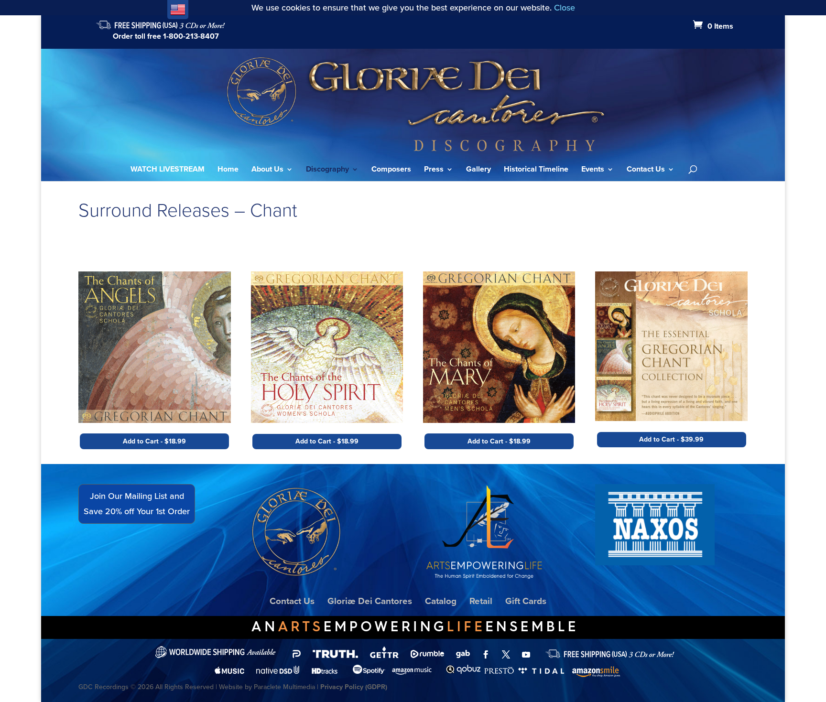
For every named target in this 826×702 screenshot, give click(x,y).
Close (564, 7)
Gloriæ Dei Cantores (369, 601)
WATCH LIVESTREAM (167, 170)
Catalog (440, 601)
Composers (391, 170)
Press (434, 170)
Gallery (478, 170)
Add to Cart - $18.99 (154, 441)
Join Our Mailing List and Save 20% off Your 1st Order (137, 504)
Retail (480, 601)
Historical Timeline (536, 170)
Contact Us (646, 170)
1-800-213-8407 (191, 36)
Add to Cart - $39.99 (671, 439)
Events (592, 170)
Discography (327, 170)
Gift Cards (525, 601)
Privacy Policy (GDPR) (353, 687)
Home (228, 170)
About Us (267, 170)
